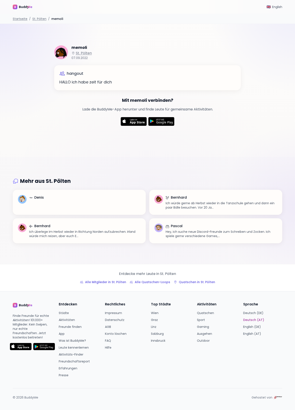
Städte (64, 313)
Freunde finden (70, 327)
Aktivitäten (67, 320)
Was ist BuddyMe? (72, 340)
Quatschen (205, 313)
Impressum (113, 313)
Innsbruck (158, 340)
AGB (108, 327)
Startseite (20, 19)
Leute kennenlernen (74, 347)
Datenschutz (114, 320)
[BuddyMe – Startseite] (26, 6)
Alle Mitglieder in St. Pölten (105, 282)
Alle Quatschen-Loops (152, 282)
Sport (201, 320)
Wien (155, 313)
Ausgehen (204, 334)
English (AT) (252, 334)
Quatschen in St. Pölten (197, 282)
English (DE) (252, 327)
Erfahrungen (68, 368)
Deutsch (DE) (253, 313)
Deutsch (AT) (253, 320)
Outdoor (203, 340)
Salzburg (157, 334)
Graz (154, 320)
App (62, 334)
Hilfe (108, 347)
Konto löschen (116, 334)
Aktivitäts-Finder (71, 354)
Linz (153, 327)
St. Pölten (39, 19)
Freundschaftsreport (74, 361)
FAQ (108, 340)
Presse (63, 375)
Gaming (203, 327)
